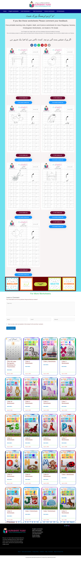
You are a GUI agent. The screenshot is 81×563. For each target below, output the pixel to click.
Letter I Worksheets (49, 511)
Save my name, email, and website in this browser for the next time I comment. (25, 324)
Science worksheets (49, 11)
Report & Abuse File (58, 551)
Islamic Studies (36, 536)
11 (41, 522)
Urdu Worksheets (25, 11)
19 (68, 522)
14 (51, 522)
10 (37, 522)
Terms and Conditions (26, 551)
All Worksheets (60, 11)
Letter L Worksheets (68, 474)
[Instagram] (68, 525)
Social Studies (36, 535)
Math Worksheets (37, 11)
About (19, 551)
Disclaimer (50, 551)
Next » (73, 522)
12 (44, 522)
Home (4, 11)
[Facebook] (65, 525)
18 (64, 522)
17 (61, 522)
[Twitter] (66, 525)
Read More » (9, 369)
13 (47, 522)
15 (54, 522)
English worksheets (13, 11)
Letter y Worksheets (49, 361)
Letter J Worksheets (31, 511)
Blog (46, 551)
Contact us (42, 551)
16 (57, 522)
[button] (30, 11)
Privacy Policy (35, 551)
